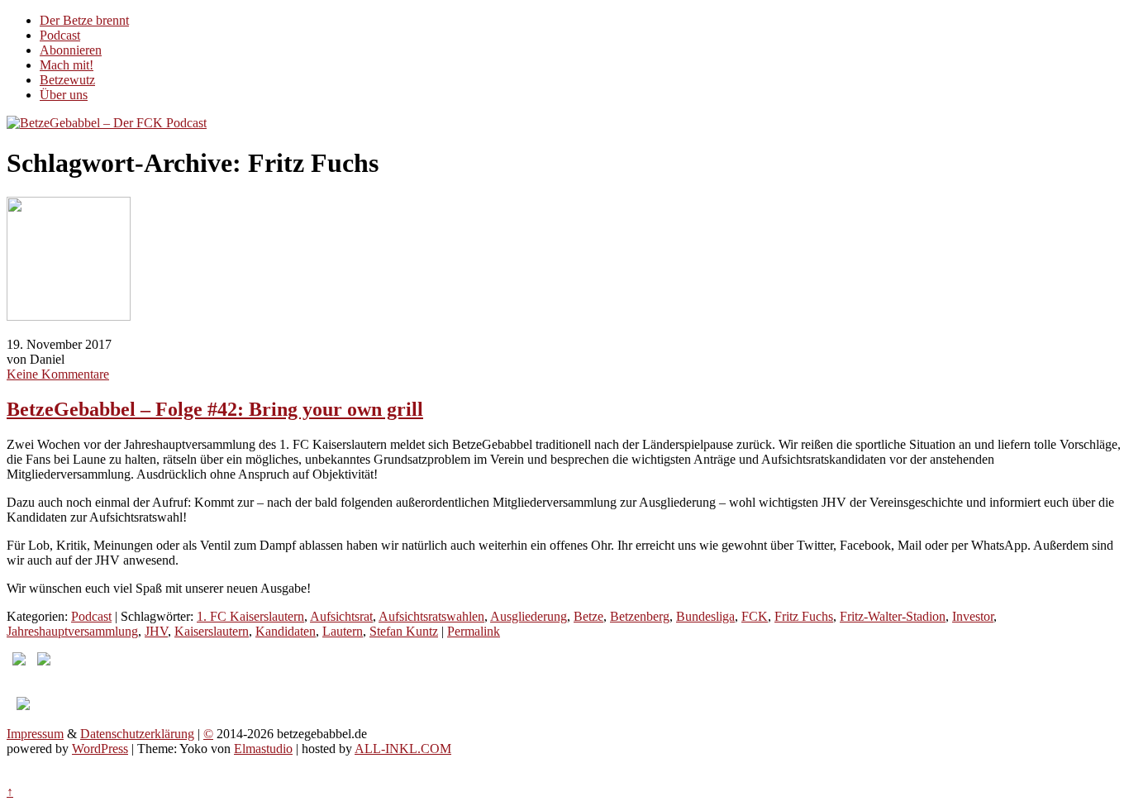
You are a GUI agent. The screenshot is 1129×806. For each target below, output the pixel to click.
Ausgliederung (528, 616)
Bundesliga (705, 616)
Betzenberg (639, 616)
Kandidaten (285, 631)
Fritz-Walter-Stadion (893, 616)
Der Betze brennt (84, 20)
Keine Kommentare (58, 374)
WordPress (100, 749)
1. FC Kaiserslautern (250, 616)
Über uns (64, 95)
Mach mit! (66, 65)
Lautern (342, 631)
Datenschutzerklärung (137, 734)
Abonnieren (71, 50)
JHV (156, 631)
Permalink (473, 631)
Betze (588, 616)
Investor (972, 616)
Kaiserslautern (211, 631)
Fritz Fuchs (803, 616)
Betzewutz (67, 80)
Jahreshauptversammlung (72, 631)
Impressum (35, 734)
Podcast (60, 35)
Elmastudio (263, 749)
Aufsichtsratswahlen (431, 616)
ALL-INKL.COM (403, 749)
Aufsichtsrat (341, 616)
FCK (754, 616)
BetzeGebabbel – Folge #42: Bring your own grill (215, 409)
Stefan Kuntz (403, 631)
